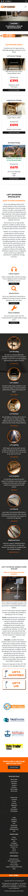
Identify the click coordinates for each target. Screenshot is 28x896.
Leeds (14, 817)
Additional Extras (14, 552)
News (14, 849)
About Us (14, 839)
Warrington (14, 809)
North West (14, 779)
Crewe (14, 801)
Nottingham (14, 811)
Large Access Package (14, 132)
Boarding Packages (14, 178)
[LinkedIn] (7, 1)
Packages (14, 843)
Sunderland (14, 827)
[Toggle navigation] (25, 7)
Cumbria (14, 785)
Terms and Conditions (14, 861)
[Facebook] (1, 1)
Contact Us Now (14, 767)
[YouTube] (9, 1)
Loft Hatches (14, 426)
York (14, 823)
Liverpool (14, 799)
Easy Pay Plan (14, 845)
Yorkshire (14, 783)
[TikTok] (11, 1)
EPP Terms (14, 863)
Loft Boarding (14, 363)
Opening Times (14, 853)
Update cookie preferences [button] (14, 867)
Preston (14, 803)
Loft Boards (14, 521)
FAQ (14, 841)
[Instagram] (5, 1)
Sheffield (14, 821)
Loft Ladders (14, 394)
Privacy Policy (14, 865)
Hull (14, 831)
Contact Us (14, 284)
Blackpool (14, 805)
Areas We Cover (14, 859)
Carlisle (14, 807)
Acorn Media (20, 891)
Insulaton (14, 490)
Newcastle (14, 825)
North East (14, 791)
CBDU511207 (16, 888)
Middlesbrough (14, 829)
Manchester (14, 797)
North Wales (14, 789)
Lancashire (14, 781)
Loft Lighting (14, 457)
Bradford (14, 819)
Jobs (14, 868)
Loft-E (14, 851)
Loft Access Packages (14, 90)
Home (14, 837)
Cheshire (14, 787)
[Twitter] (3, 1)
